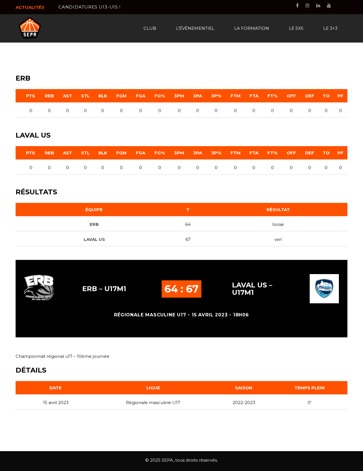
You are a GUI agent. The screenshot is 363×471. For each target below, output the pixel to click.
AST (67, 95)
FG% (160, 95)
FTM (235, 95)
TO (326, 95)
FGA (140, 95)
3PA (197, 95)
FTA (254, 95)
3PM (179, 95)
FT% (272, 95)
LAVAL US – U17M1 (252, 289)
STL (85, 95)
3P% (216, 95)
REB (49, 95)
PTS (30, 95)
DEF (309, 95)
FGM (121, 95)
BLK (102, 95)
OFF (291, 95)
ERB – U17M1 (104, 289)
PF (340, 95)
